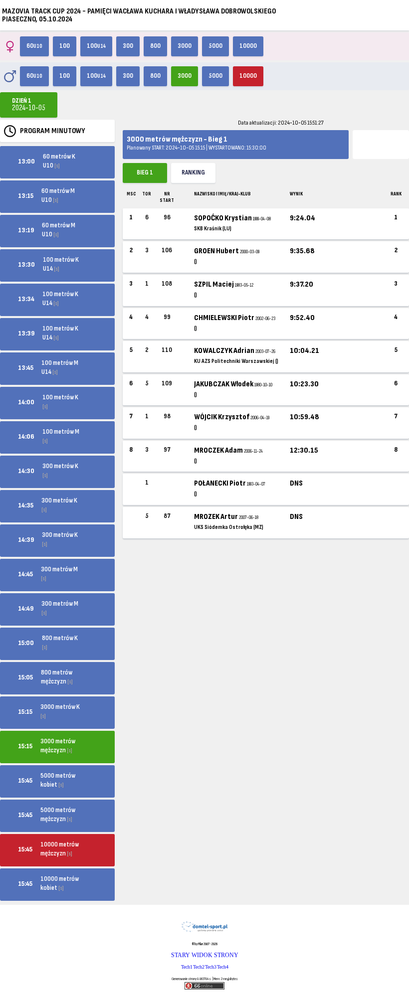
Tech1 (187, 967)
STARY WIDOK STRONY (204, 955)
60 (34, 46)
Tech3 (210, 967)
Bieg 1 (145, 172)
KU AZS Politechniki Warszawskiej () (236, 361)
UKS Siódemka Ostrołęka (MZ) (228, 527)
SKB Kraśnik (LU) (212, 228)
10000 (248, 46)
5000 (215, 46)
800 (155, 46)
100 (64, 46)
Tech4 (222, 967)
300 (128, 46)
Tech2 (198, 967)
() (195, 261)
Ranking (193, 172)
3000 (185, 46)
